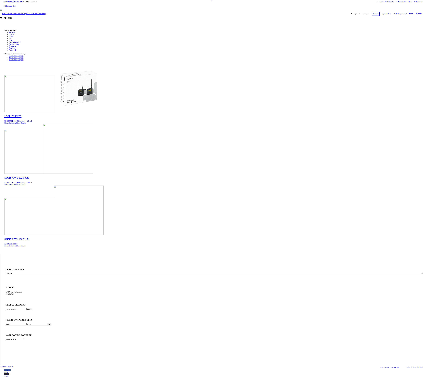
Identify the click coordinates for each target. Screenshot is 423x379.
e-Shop (410, 1)
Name (11, 36)
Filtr (49, 324)
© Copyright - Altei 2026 (6, 366)
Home (381, 1)
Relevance (12, 46)
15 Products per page (16, 56)
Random (12, 48)
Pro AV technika (389, 1)
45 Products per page (16, 60)
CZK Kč (7, 371)
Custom (11, 34)
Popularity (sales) (15, 42)
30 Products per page (16, 58)
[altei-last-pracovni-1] (23, 18)
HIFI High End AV (401, 1)
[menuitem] (381, 1)
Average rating (14, 44)
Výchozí (12, 32)
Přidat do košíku (10, 123)
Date (10, 40)
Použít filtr (9, 294)
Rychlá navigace (418, 1)
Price (10, 38)
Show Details (21, 123)
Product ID (13, 50)
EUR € (6, 375)
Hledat (29, 309)
